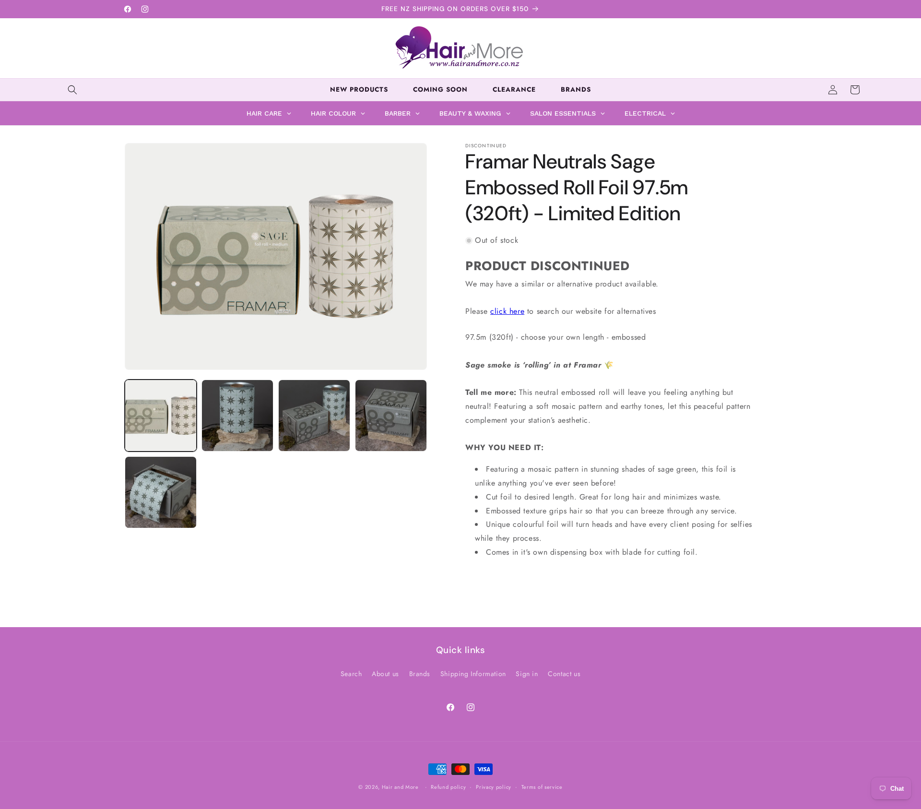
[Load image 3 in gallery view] (314, 416)
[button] (72, 90)
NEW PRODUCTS (359, 89)
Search (351, 673)
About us (385, 673)
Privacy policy (493, 786)
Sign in (527, 673)
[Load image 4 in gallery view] (391, 416)
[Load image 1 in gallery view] (161, 416)
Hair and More (400, 787)
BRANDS (576, 89)
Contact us (564, 673)
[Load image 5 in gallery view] (161, 492)
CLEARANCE (514, 89)
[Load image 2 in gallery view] (237, 416)
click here (507, 311)
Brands (420, 673)
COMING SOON (440, 89)
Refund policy (448, 786)
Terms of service (542, 786)
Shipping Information (473, 673)
